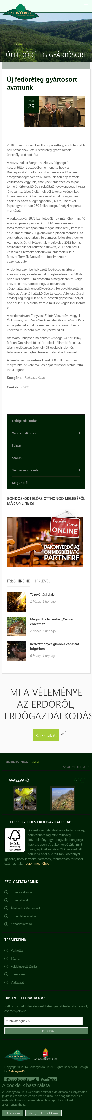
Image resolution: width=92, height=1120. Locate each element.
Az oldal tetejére (76, 766)
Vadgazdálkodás (24, 433)
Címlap (35, 761)
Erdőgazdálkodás (24, 420)
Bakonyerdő (16, 1071)
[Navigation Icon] (86, 6)
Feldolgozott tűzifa (24, 966)
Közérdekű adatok (23, 916)
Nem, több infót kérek (43, 1113)
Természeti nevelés (26, 470)
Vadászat (17, 982)
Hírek (24, 387)
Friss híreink (18, 580)
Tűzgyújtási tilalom (44, 594)
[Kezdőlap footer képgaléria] (25, 810)
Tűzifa (15, 958)
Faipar (16, 445)
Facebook (21, 1080)
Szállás (17, 458)
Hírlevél (42, 580)
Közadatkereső (21, 924)
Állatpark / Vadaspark (26, 908)
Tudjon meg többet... (38, 863)
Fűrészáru (18, 974)
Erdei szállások (21, 892)
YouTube (48, 1080)
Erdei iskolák (20, 900)
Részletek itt (46, 735)
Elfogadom (12, 1113)
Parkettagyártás (35, 377)
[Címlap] (20, 12)
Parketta (17, 950)
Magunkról (20, 482)
